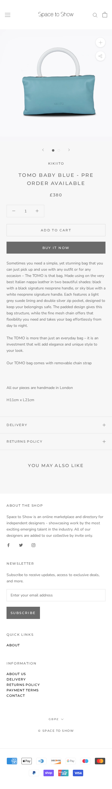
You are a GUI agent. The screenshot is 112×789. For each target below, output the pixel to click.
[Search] (95, 14)
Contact (16, 696)
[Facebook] (8, 545)
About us (16, 674)
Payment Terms (23, 690)
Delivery (17, 425)
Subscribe (23, 613)
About (13, 645)
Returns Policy (25, 441)
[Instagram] (33, 545)
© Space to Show (56, 731)
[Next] (69, 150)
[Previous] (43, 150)
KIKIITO (56, 163)
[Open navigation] (7, 15)
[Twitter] (21, 545)
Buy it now (56, 248)
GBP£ (54, 719)
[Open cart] (104, 14)
